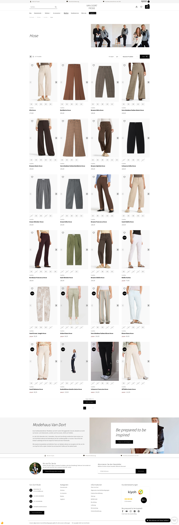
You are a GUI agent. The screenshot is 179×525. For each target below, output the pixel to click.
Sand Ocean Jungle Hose (37, 333)
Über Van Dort (94, 487)
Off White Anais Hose (129, 389)
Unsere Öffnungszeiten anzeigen (53, 471)
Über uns (83, 13)
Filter (143, 56)
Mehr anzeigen (89, 402)
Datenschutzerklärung (96, 493)
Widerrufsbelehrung (96, 511)
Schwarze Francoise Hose (99, 389)
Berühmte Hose (65, 110)
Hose (51, 17)
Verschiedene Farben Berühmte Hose (72, 166)
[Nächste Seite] (93, 408)
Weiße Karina (126, 277)
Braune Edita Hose (97, 110)
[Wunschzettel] (141, 7)
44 (55, 160)
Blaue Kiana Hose (128, 333)
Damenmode (37, 13)
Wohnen (47, 13)
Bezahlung (93, 502)
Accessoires (56, 13)
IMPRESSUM (94, 499)
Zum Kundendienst (37, 512)
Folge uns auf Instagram (124, 442)
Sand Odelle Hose (128, 222)
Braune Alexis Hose (35, 166)
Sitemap (93, 496)
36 (36, 104)
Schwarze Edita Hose (129, 166)
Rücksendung (94, 508)
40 (45, 104)
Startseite (31, 17)
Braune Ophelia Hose (98, 166)
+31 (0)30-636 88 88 (38, 496)
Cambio (45, 17)
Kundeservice (75, 13)
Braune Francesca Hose (99, 222)
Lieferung (93, 505)
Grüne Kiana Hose (66, 333)
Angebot (92, 13)
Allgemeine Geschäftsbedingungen (100, 490)
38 (41, 104)
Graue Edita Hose (66, 222)
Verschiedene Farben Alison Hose (102, 333)
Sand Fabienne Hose (36, 389)
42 (50, 104)
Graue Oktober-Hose (36, 222)
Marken (66, 13)
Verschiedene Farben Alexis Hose (133, 110)
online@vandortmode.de (40, 506)
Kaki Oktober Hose (66, 277)
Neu (30, 13)
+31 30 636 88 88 (37, 501)
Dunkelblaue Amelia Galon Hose (71, 389)
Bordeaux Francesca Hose (38, 277)
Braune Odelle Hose (97, 277)
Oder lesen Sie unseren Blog (129, 514)
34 (31, 104)
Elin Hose (32, 110)
